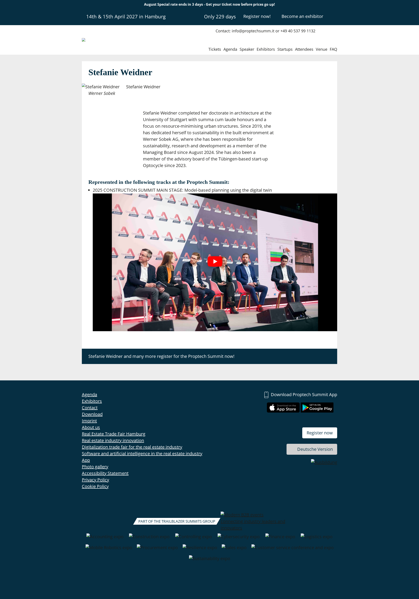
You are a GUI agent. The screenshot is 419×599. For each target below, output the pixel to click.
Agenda (230, 49)
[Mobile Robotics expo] (108, 549)
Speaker (247, 49)
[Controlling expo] (193, 538)
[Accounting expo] (105, 538)
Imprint (89, 421)
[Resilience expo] (200, 549)
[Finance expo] (280, 538)
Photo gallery (95, 467)
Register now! (257, 16)
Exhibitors (266, 49)
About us (91, 427)
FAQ (333, 49)
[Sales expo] (234, 549)
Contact (90, 408)
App (86, 460)
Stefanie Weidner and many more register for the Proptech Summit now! (161, 356)
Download (92, 414)
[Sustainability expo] (209, 560)
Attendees (304, 49)
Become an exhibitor (302, 16)
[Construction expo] (149, 538)
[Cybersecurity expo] (238, 538)
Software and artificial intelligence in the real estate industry (142, 453)
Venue (321, 49)
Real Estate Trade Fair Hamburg (113, 434)
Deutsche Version (315, 449)
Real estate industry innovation (113, 440)
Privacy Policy (95, 480)
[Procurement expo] (157, 549)
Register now (320, 433)
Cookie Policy (95, 486)
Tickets (214, 49)
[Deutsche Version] (333, 16)
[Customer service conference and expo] (292, 549)
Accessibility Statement (105, 473)
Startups (285, 49)
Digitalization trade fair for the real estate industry (132, 447)
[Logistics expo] (317, 538)
